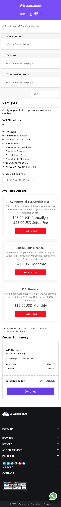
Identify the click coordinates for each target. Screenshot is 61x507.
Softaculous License (30, 247)
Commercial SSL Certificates (30, 201)
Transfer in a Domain (30, 26)
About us (47, 504)
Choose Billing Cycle (13, 173)
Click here (20, 331)
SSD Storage (29, 289)
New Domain (10, 26)
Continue (30, 391)
